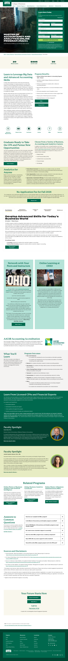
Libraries (21, 643)
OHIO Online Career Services (44, 149)
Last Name (53, 23)
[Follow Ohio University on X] (59, 655)
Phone (39, 31)
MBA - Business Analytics (51, 501)
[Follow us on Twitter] (56, 645)
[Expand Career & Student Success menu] (47, 6)
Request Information (33, 597)
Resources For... (58, 6)
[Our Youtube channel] (54, 645)
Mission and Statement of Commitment (46, 650)
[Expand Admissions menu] (54, 6)
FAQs (41, 101)
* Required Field (60, 17)
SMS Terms (53, 47)
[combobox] (50, 21)
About (14, 6)
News (21, 641)
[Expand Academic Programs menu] (25, 6)
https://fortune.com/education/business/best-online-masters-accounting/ (22, 555)
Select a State (54, 35)
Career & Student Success (42, 6)
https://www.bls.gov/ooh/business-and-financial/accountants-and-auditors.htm (23, 562)
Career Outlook (10, 163)
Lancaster (36, 643)
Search (63, 1)
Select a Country (41, 35)
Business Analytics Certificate (31, 500)
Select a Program (41, 19)
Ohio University (10, 654)
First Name (40, 23)
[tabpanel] (34, 231)
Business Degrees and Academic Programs (23, 54)
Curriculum (29, 132)
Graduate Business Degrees (37, 54)
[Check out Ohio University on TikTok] (60, 655)
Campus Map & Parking (10, 647)
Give (58, 1)
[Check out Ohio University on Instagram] (54, 655)
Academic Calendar (23, 639)
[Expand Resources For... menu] (62, 6)
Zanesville (36, 647)
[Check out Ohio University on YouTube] (57, 655)
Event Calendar (23, 637)
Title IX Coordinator (44, 651)
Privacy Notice (49, 47)
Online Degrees (9, 643)
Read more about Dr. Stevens (10, 472)
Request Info (41, 105)
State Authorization (37, 651)
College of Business (18, 4)
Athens (35, 637)
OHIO (5, 54)
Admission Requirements (8, 133)
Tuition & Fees (18, 132)
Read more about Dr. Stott (9, 441)
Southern (35, 645)
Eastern (35, 641)
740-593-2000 (52, 643)
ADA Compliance (16, 650)
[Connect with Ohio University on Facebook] (52, 655)
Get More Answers (8, 531)
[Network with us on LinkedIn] (52, 645)
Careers (39, 132)
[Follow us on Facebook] (49, 645)
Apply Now (36, 602)
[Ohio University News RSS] (62, 655)
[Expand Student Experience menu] (35, 6)
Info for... (40, 1)
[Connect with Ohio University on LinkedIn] (56, 655)
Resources (60, 132)
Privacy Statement (31, 651)
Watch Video (20, 325)
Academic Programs (21, 6)
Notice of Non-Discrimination (57, 650)
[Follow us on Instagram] (51, 645)
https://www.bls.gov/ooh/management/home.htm (17, 566)
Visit (6, 645)
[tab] (8, 210)
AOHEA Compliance (22, 650)
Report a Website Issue (24, 647)
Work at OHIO (22, 645)
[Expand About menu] (15, 6)
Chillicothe (36, 639)
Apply (53, 1)
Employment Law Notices (29, 650)
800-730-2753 (51, 42)
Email (39, 27)
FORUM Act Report (37, 650)
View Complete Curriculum (12, 247)
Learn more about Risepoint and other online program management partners (18, 625)
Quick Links (47, 1)
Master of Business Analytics (10, 503)
